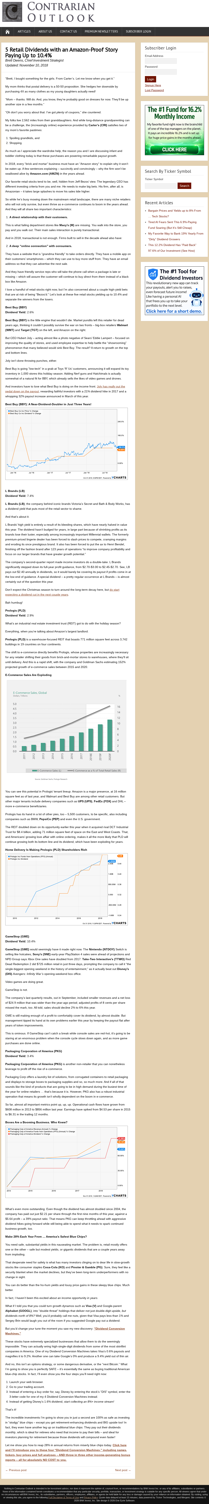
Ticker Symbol (154, 179)
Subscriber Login (138, 31)
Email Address (154, 55)
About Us (45, 31)
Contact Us (68, 31)
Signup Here (153, 85)
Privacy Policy (91, 1497)
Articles (24, 31)
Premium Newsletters (101, 31)
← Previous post (16, 1470)
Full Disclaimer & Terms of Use (63, 1497)
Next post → (123, 1470)
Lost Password (154, 90)
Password (151, 66)
